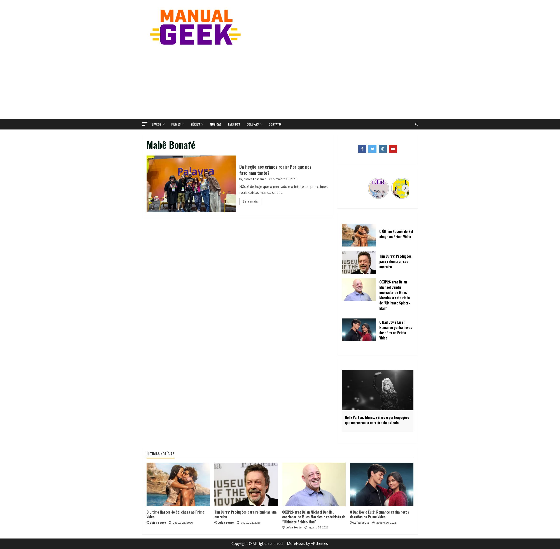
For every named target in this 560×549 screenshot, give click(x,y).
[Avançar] (405, 188)
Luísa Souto (158, 523)
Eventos (234, 124)
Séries (195, 124)
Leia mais (252, 202)
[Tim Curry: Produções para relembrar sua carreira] (246, 484)
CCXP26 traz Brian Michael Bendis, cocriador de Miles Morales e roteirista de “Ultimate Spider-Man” (313, 517)
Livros (156, 124)
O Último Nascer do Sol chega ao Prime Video (175, 514)
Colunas (253, 124)
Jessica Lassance (254, 179)
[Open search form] (416, 124)
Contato (275, 124)
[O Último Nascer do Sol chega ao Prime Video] (178, 484)
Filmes (176, 124)
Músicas (216, 124)
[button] (144, 124)
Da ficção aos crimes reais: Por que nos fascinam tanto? (191, 184)
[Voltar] (350, 188)
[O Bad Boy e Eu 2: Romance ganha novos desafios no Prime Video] (381, 484)
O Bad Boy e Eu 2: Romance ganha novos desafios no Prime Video (379, 514)
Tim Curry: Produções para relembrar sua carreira (245, 514)
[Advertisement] (280, 81)
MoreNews (296, 543)
